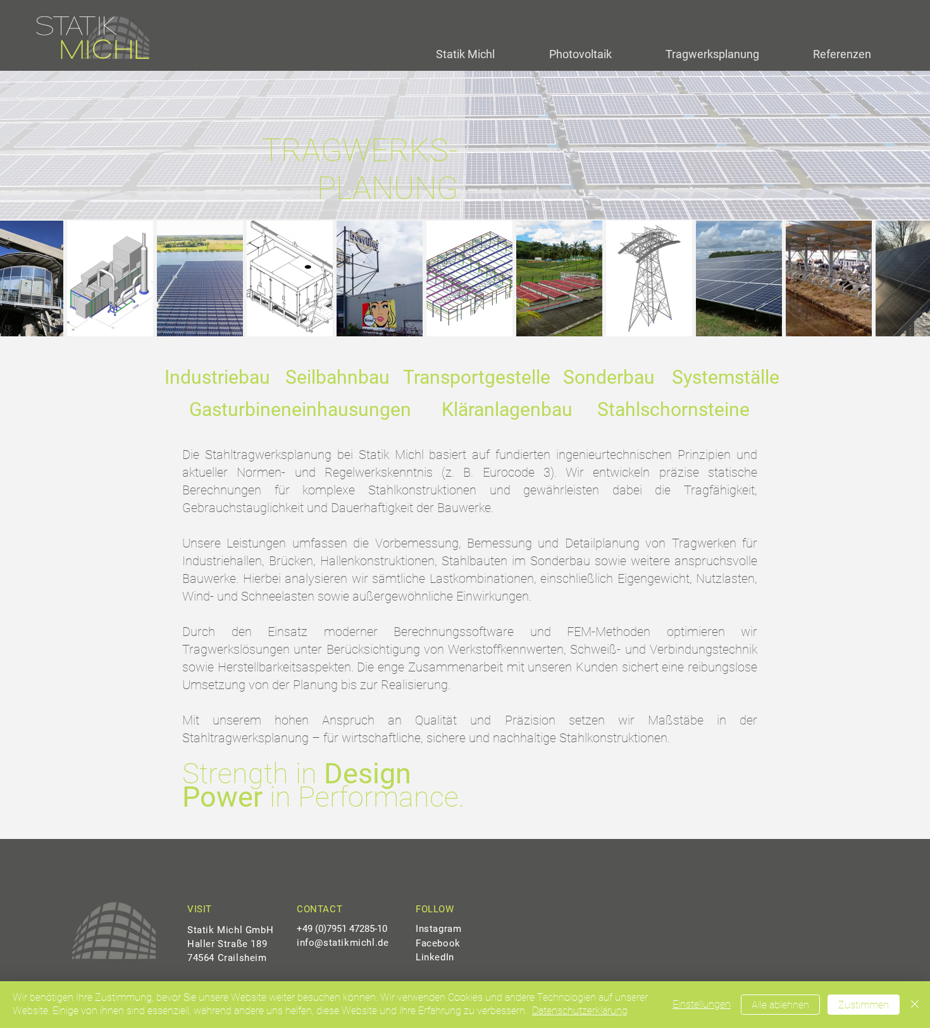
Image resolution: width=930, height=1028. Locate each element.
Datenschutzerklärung (580, 1011)
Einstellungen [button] (702, 1004)
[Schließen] (914, 1004)
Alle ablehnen (780, 1005)
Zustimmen (863, 1005)
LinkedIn (435, 957)
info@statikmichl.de (342, 942)
